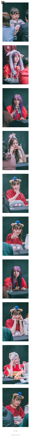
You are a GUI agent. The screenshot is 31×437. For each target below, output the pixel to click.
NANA (18, 435)
